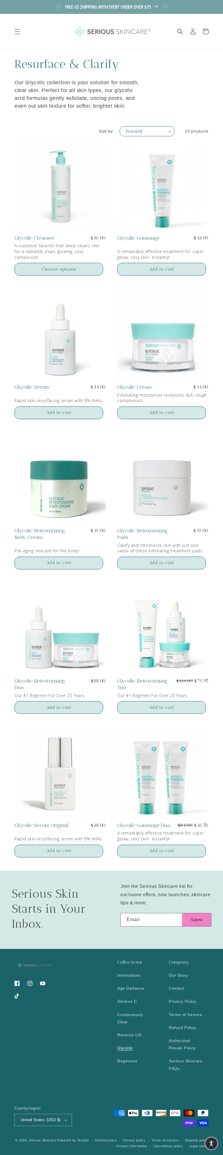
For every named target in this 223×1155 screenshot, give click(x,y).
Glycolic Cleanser (35, 238)
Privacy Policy (182, 1001)
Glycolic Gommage (138, 238)
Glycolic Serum (32, 387)
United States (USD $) (40, 1120)
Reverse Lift (129, 1035)
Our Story (178, 975)
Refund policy (106, 1140)
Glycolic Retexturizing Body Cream (40, 533)
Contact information (131, 1146)
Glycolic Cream (134, 387)
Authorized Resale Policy (182, 1044)
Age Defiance (130, 988)
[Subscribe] (196, 919)
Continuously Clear (130, 1018)
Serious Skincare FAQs (186, 1064)
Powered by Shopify (73, 1140)
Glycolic (125, 1048)
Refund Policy (182, 1027)
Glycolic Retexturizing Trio (142, 684)
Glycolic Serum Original (41, 825)
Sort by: (106, 131)
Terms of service (165, 1140)
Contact (176, 988)
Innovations (129, 975)
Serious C (127, 1001)
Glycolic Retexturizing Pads (142, 533)
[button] (17, 31)
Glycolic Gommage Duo (143, 825)
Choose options (59, 269)
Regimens (127, 1061)
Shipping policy (197, 1140)
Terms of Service (185, 1014)
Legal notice (198, 1146)
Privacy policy (134, 1140)
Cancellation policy (168, 1146)
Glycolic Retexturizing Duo (40, 684)
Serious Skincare (42, 1140)
